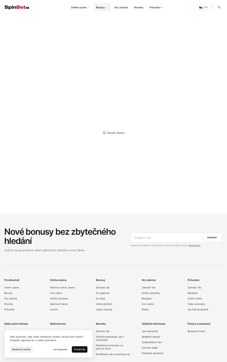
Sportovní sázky (59, 304)
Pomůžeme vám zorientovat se (113, 354)
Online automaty (59, 298)
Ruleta (145, 309)
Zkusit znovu (115, 133)
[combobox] (205, 7)
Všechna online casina (62, 287)
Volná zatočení (104, 304)
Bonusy (100, 7)
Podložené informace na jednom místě (109, 347)
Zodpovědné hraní (152, 342)
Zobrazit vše (103, 287)
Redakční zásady (151, 336)
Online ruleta (195, 298)
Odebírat (212, 237)
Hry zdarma (121, 7)
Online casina (79, 7)
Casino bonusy (104, 309)
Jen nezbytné (60, 349)
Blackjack (147, 298)
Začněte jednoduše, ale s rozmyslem (110, 338)
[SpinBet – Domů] (16, 7)
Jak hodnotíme (150, 331)
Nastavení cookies (21, 349)
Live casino (56, 293)
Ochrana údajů (150, 347)
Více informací (194, 245)
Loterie (54, 309)
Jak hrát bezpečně (198, 309)
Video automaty (196, 304)
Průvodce (155, 7)
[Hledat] (219, 7)
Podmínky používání (153, 353)
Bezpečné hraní (196, 331)
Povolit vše (79, 349)
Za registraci (103, 293)
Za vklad (100, 298)
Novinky (138, 7)
